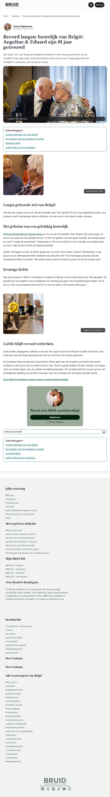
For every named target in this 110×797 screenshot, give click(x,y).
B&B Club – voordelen (15, 573)
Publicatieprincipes (14, 649)
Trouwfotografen (13, 701)
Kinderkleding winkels (15, 727)
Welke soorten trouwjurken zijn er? (21, 534)
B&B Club (10, 495)
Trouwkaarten (12, 754)
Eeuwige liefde (13, 143)
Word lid (99, 4)
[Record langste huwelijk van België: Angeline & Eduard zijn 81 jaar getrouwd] (12, 5)
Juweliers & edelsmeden (16, 723)
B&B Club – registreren (15, 569)
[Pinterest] (53, 789)
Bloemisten (10, 686)
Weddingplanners (13, 761)
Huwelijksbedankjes (14, 746)
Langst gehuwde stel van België (22, 134)
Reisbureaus (11, 735)
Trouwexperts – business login (19, 626)
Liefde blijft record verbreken (20, 147)
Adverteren (10, 634)
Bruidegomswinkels (14, 690)
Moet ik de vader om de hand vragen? (22, 549)
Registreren (55, 417)
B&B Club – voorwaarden (16, 576)
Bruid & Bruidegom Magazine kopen (21, 510)
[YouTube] (64, 789)
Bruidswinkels (12, 712)
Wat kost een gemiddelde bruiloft (20, 545)
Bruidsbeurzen (12, 503)
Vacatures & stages (14, 637)
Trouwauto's (11, 742)
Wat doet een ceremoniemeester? (20, 538)
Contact (9, 630)
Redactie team (12, 652)
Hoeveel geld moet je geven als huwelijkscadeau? (27, 553)
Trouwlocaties (12, 757)
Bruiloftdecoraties (13, 716)
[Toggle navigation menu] (91, 5)
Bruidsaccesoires (13, 693)
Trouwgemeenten (13, 750)
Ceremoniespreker (14, 739)
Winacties (10, 506)
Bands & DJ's (11, 682)
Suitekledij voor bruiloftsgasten (19, 731)
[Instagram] (69, 789)
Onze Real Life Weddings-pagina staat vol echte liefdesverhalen (35, 379)
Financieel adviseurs (14, 720)
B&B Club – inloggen (14, 565)
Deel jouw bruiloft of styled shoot (20, 514)
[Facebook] (42, 789)
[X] (48, 789)
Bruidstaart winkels (14, 705)
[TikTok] (58, 789)
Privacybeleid (12, 641)
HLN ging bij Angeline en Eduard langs (22, 234)
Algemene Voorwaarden (16, 645)
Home (8, 518)
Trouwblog (10, 499)
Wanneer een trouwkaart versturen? (21, 541)
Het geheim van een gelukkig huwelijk (25, 138)
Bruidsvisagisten (13, 708)
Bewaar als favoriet (13, 431)
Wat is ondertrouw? (14, 530)
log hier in (59, 422)
